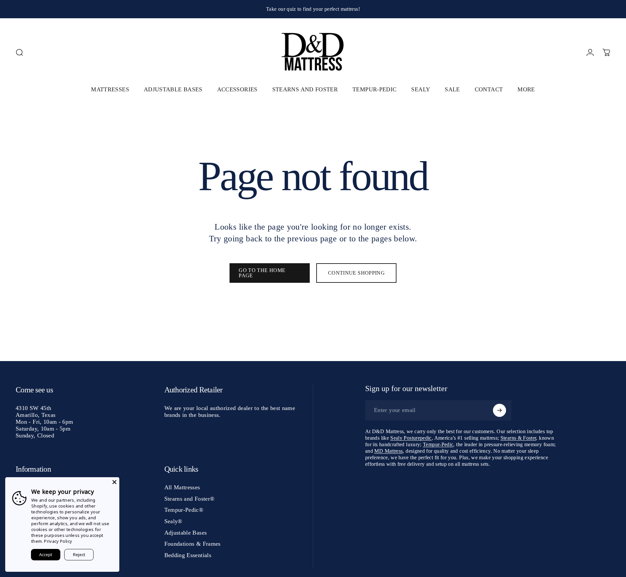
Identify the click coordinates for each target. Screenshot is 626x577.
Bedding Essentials (187, 555)
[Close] (114, 482)
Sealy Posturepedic (410, 438)
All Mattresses (182, 487)
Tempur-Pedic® (184, 510)
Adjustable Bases (185, 532)
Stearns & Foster (518, 438)
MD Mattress (388, 451)
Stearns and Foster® (189, 498)
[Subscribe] (499, 410)
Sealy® (173, 521)
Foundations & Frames (192, 543)
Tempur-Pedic (438, 444)
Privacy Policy (58, 541)
